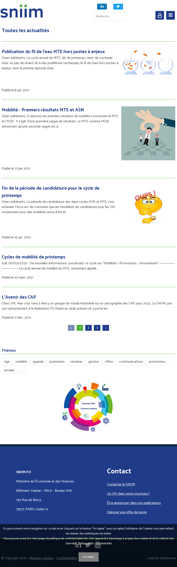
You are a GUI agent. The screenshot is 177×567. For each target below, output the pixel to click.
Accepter (88, 556)
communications (131, 362)
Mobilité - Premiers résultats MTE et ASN (43, 110)
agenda (38, 362)
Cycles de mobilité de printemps (33, 257)
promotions (157, 362)
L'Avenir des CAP (19, 297)
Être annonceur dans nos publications (134, 503)
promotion (57, 362)
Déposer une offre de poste (127, 512)
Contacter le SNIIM (121, 484)
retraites (76, 362)
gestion (93, 362)
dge (7, 362)
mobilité (21, 362)
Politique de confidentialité (95, 543)
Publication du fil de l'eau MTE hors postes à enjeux (53, 51)
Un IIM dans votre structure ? (128, 494)
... (22, 370)
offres (109, 362)
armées (9, 370)
